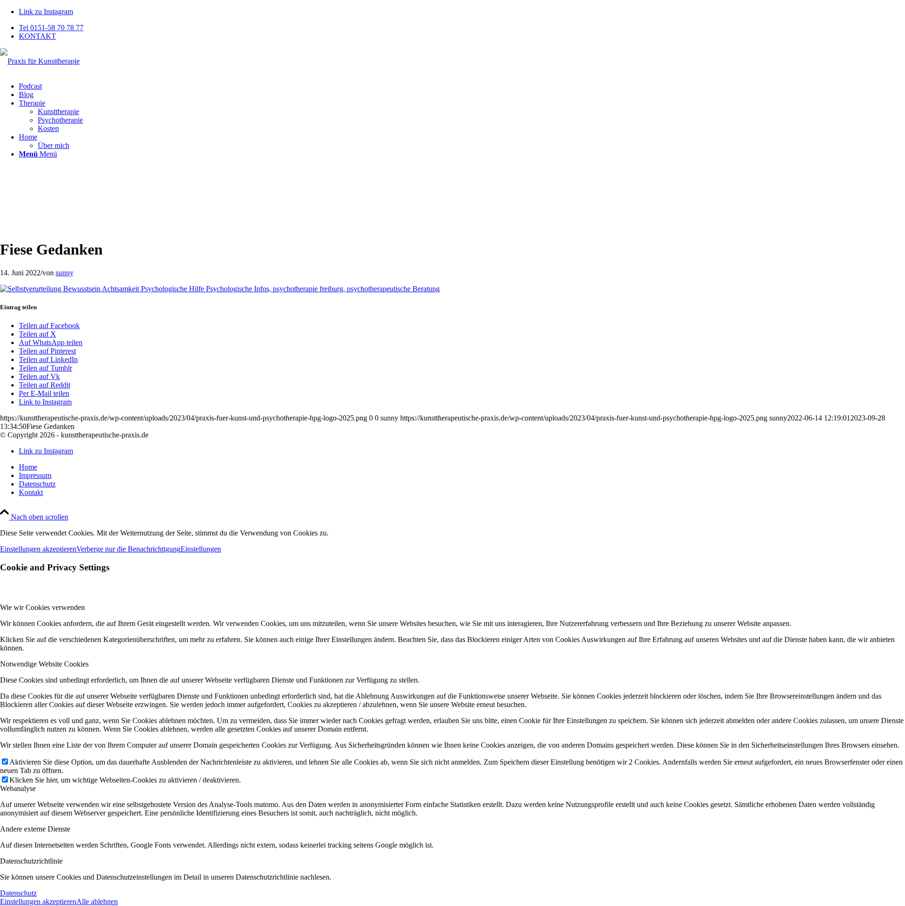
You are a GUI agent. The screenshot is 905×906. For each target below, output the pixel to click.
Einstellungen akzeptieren (38, 549)
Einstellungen (201, 549)
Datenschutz (18, 893)
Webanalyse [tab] (18, 788)
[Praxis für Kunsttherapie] (40, 61)
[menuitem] (462, 28)
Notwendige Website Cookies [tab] (44, 664)
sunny (65, 273)
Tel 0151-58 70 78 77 (51, 28)
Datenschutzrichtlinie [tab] (31, 861)
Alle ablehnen (97, 902)
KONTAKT (37, 36)
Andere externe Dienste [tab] (35, 829)
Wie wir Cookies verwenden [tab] (42, 607)
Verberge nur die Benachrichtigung (128, 549)
